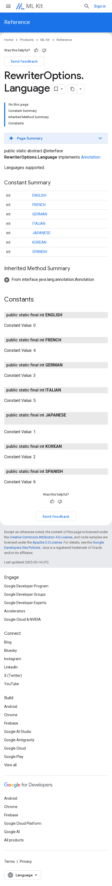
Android (10, 706)
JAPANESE (41, 233)
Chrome (10, 715)
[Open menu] (8, 6)
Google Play (13, 757)
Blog (7, 642)
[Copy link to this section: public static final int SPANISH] (68, 471)
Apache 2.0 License (47, 542)
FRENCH (39, 205)
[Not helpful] (44, 50)
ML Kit (34, 6)
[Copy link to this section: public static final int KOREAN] (67, 446)
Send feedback (24, 61)
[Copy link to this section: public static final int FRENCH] (66, 340)
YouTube (11, 684)
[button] (56, 138)
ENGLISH (39, 195)
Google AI (12, 832)
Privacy (26, 861)
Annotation (90, 157)
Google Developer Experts (25, 603)
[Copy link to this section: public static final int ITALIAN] (66, 390)
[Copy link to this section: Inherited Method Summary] (75, 269)
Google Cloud (15, 748)
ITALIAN (38, 223)
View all (10, 765)
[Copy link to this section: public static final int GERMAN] (68, 365)
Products (27, 40)
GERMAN (39, 214)
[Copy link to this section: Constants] (39, 300)
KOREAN (39, 242)
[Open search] (87, 6)
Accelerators (14, 611)
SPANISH (39, 252)
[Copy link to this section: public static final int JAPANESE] (20, 421)
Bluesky (10, 650)
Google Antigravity (19, 740)
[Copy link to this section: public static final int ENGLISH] (67, 315)
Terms (9, 861)
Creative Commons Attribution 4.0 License (41, 537)
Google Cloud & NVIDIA (22, 619)
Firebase (11, 723)
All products (14, 840)
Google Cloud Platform (22, 823)
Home (8, 40)
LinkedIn (11, 667)
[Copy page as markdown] (72, 89)
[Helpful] (36, 50)
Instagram (12, 659)
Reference (17, 22)
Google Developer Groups (25, 594)
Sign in (100, 6)
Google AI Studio (17, 732)
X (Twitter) (13, 675)
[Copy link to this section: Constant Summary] (56, 183)
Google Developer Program (26, 586)
